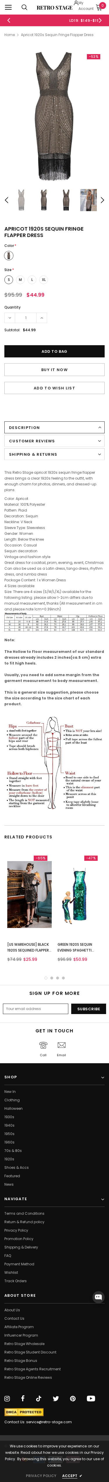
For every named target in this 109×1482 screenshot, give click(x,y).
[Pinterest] (73, 1399)
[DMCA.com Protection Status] (24, 1412)
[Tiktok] (39, 1399)
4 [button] (63, 978)
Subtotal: (12, 329)
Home (9, 34)
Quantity (12, 307)
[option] (55, 20)
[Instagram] (7, 1399)
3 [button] (57, 978)
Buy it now (54, 370)
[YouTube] (91, 1399)
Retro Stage (54, 7)
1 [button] (45, 978)
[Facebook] (23, 1399)
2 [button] (51, 978)
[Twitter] (56, 1399)
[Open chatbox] (98, 1297)
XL (44, 279)
